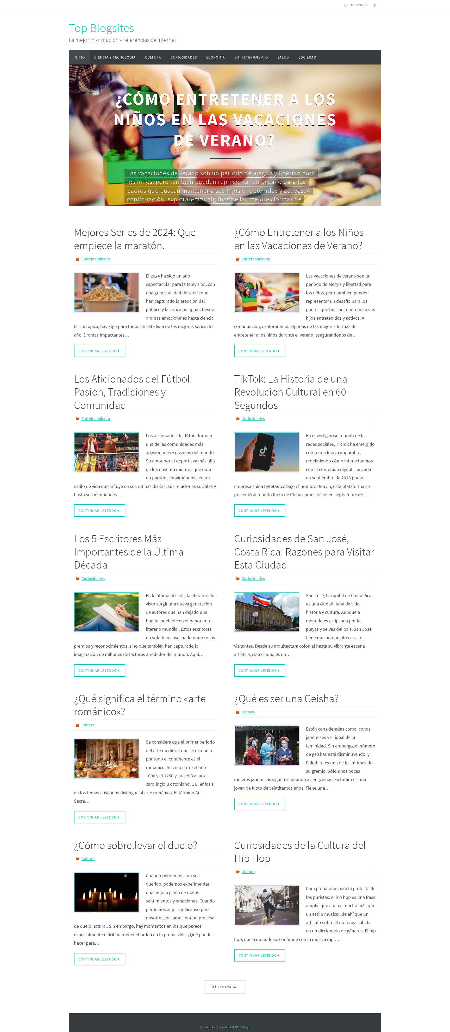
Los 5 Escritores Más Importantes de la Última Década (129, 551)
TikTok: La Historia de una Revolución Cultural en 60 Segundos (290, 392)
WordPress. (242, 1027)
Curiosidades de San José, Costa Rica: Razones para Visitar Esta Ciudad (304, 551)
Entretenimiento (96, 258)
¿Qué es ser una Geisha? (286, 698)
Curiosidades (253, 418)
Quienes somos (355, 5)
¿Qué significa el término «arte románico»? (140, 705)
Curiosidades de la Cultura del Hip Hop (300, 851)
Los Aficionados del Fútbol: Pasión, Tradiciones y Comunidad (133, 392)
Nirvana (225, 1027)
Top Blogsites (101, 27)
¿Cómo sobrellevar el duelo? (135, 845)
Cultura (88, 724)
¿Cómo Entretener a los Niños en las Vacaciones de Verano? (299, 238)
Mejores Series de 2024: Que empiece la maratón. (135, 238)
